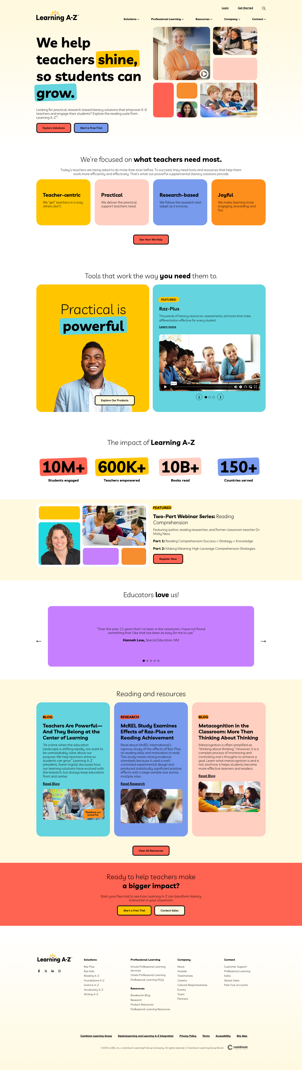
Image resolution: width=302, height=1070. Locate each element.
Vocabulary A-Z (93, 989)
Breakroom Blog (140, 995)
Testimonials (185, 975)
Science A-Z (91, 985)
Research (136, 1000)
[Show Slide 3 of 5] (151, 661)
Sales (227, 975)
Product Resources (142, 1004)
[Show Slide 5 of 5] (158, 661)
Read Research (133, 783)
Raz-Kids (89, 971)
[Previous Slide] (38, 640)
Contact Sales (170, 910)
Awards (182, 971)
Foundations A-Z (94, 980)
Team (180, 994)
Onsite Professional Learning (148, 975)
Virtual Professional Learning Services (148, 968)
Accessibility (223, 1036)
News (180, 966)
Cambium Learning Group (96, 1036)
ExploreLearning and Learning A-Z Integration (146, 1036)
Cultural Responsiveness (192, 985)
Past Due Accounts (236, 985)
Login (225, 8)
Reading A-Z (91, 975)
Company (231, 19)
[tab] (206, 397)
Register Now (168, 559)
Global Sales (231, 980)
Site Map (242, 1036)
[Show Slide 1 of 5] (144, 661)
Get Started (245, 8)
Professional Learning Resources (150, 1009)
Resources (203, 19)
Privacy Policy (187, 1036)
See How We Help (151, 239)
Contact (257, 19)
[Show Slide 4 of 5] (155, 661)
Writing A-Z (91, 994)
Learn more (167, 327)
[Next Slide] (263, 640)
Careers (182, 980)
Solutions (130, 19)
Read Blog (51, 783)
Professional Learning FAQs (147, 979)
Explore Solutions (54, 128)
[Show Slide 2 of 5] (147, 661)
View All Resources (151, 850)
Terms (206, 1036)
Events (181, 989)
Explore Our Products (114, 400)
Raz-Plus (89, 966)
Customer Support (235, 966)
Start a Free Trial (91, 128)
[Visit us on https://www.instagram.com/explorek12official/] (68, 971)
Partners (182, 998)
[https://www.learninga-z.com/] (57, 958)
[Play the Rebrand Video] (204, 74)
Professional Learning (166, 19)
